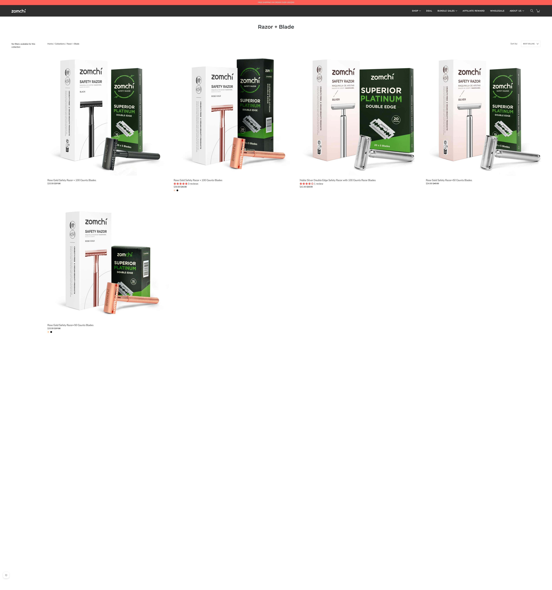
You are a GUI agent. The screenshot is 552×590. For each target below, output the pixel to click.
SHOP (415, 10)
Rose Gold (174, 190)
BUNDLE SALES (446, 10)
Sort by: (514, 43)
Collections (60, 43)
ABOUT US (516, 10)
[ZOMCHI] (19, 10)
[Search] (532, 10)
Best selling (529, 44)
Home (50, 43)
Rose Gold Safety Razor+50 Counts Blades (449, 180)
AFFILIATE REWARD (474, 10)
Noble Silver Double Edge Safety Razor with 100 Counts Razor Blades (338, 180)
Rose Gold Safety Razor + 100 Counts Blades (71, 180)
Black (177, 190)
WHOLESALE (497, 10)
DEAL (429, 10)
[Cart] (538, 10)
